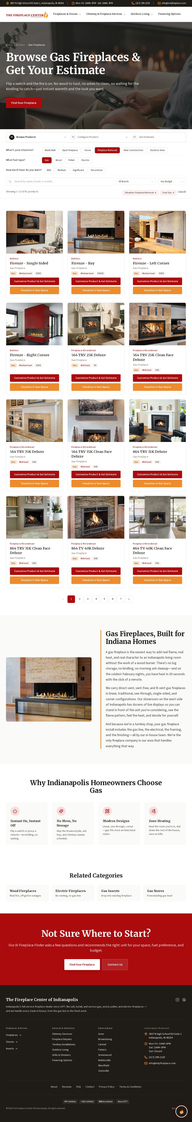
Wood (59, 160)
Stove (88, 150)
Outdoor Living (140, 14)
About (54, 1087)
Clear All (182, 191)
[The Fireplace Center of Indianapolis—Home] (27, 14)
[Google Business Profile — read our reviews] (184, 1000)
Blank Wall (50, 150)
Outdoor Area (157, 150)
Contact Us (115, 965)
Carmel (102, 1044)
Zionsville (103, 1071)
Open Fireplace (70, 150)
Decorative (97, 170)
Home (9, 45)
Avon (101, 1034)
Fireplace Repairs (62, 1039)
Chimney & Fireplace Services (104, 14)
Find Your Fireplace (23, 103)
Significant (78, 170)
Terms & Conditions (130, 1087)
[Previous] (63, 599)
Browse (20, 45)
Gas (47, 160)
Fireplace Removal (107, 150)
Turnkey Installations (63, 1044)
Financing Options (169, 14)
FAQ (78, 1087)
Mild (49, 170)
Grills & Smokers (61, 1055)
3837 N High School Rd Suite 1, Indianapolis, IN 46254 (37, 3)
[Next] (129, 599)
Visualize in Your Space (34, 290)
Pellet (71, 160)
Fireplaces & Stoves (65, 14)
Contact (90, 1087)
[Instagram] (177, 1000)
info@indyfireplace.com (174, 3)
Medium (62, 170)
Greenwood (105, 1055)
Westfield (103, 1065)
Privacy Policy (107, 1087)
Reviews (67, 1087)
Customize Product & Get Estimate (34, 281)
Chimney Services (62, 1034)
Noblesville (104, 1060)
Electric (85, 160)
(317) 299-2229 (143, 3)
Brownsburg (105, 1039)
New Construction (133, 150)
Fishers (102, 1050)
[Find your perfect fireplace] (182, 1111)
